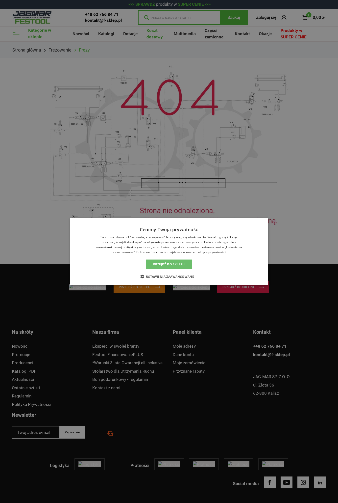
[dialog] (169, 251)
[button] (169, 276)
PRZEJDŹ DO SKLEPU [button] (169, 264)
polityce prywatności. (211, 252)
